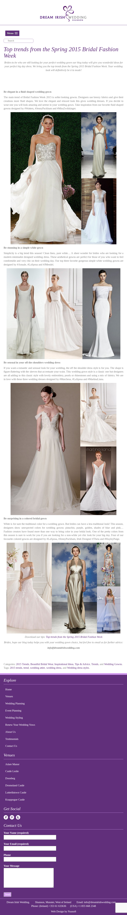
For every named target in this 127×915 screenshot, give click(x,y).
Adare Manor (12, 764)
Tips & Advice (82, 664)
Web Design (57, 911)
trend (26, 667)
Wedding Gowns (113, 664)
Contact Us (11, 746)
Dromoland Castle (14, 785)
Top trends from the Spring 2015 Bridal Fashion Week (74, 636)
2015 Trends (22, 664)
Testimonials (11, 739)
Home (8, 689)
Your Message (11, 865)
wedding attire (37, 667)
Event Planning (13, 710)
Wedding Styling (14, 717)
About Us (10, 731)
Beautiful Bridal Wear (41, 664)
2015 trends (16, 667)
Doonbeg (10, 778)
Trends (94, 664)
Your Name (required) (16, 832)
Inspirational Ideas (63, 664)
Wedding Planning (15, 703)
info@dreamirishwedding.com (100, 902)
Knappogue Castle (15, 799)
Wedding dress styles (78, 667)
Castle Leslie (12, 771)
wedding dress (53, 667)
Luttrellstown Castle (15, 792)
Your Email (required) (16, 843)
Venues (9, 696)
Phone (7, 855)
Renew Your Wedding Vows (20, 724)
